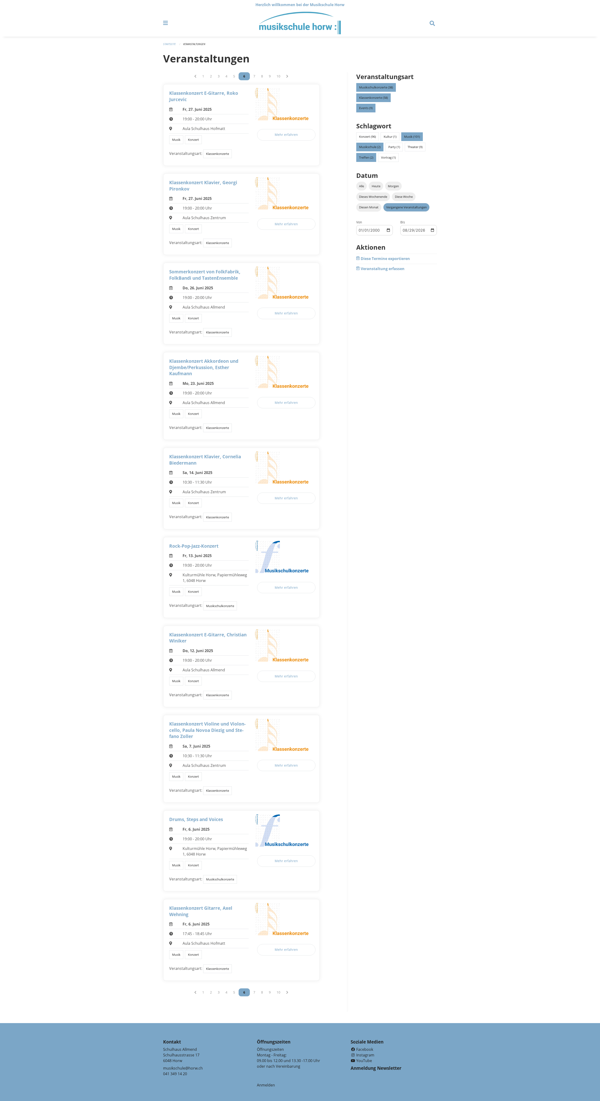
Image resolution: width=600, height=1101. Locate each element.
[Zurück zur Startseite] (300, 23)
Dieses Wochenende (373, 197)
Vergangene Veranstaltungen (406, 207)
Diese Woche (404, 197)
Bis (402, 222)
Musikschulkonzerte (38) (376, 87)
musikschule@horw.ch (183, 1068)
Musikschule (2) (370, 147)
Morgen (393, 186)
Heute (376, 186)
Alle (361, 186)
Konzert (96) (367, 136)
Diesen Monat (369, 207)
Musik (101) (412, 136)
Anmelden (266, 1085)
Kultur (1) (390, 136)
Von (359, 222)
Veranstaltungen (194, 44)
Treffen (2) (366, 157)
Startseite (169, 44)
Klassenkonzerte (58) (373, 98)
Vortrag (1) (388, 157)
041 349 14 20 (175, 1073)
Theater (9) (415, 147)
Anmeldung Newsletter (376, 1068)
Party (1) (394, 147)
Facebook (364, 1049)
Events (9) (366, 108)
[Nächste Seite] (287, 76)
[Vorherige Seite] (195, 76)
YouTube (363, 1060)
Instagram (364, 1055)
